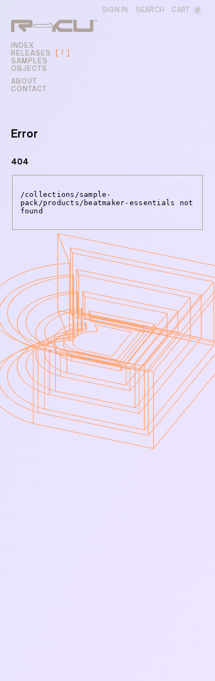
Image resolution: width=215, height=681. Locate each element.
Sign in (115, 10)
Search (150, 10)
